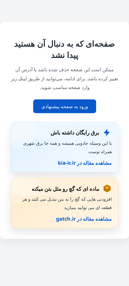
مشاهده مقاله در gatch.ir (84, 218)
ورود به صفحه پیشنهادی (64, 106)
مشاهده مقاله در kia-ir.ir (85, 162)
